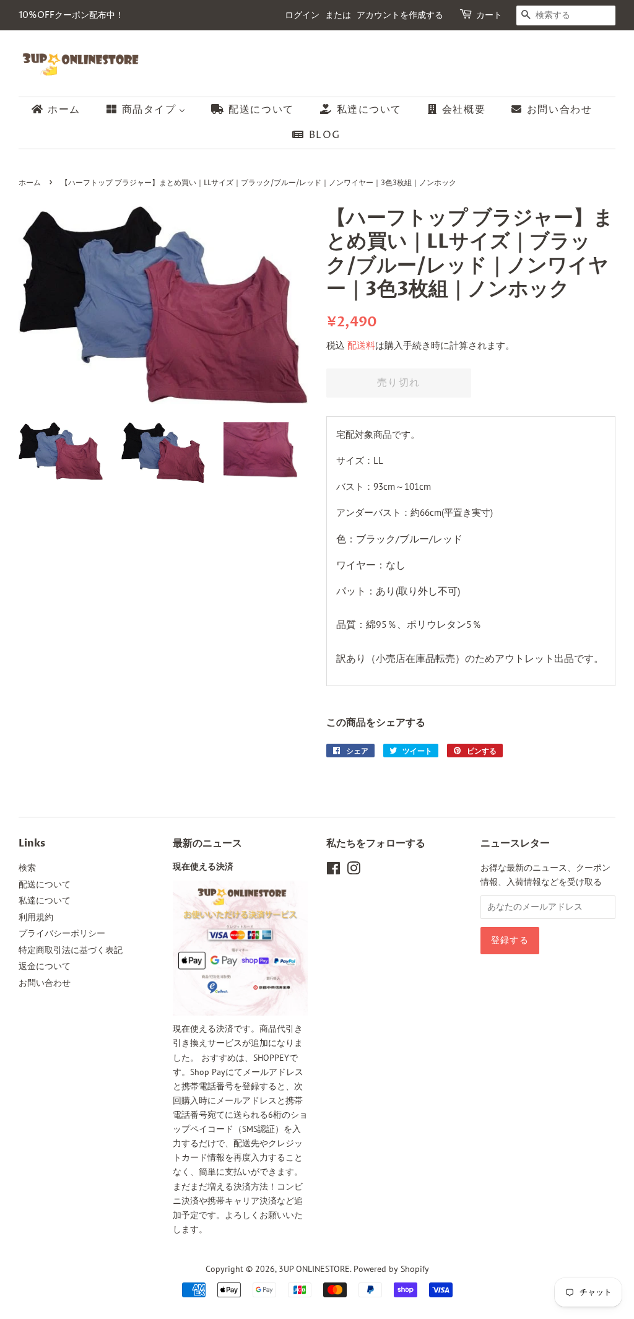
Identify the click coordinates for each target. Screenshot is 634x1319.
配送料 (361, 345)
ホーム (30, 183)
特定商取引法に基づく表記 (71, 950)
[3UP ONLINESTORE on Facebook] (333, 870)
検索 (27, 867)
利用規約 (36, 917)
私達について (45, 900)
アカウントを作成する (400, 15)
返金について (45, 966)
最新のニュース (207, 843)
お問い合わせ (45, 982)
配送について (45, 884)
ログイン (302, 15)
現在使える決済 (203, 867)
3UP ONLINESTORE (314, 1268)
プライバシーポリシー (62, 933)
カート (489, 15)
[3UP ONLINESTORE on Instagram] (353, 870)
